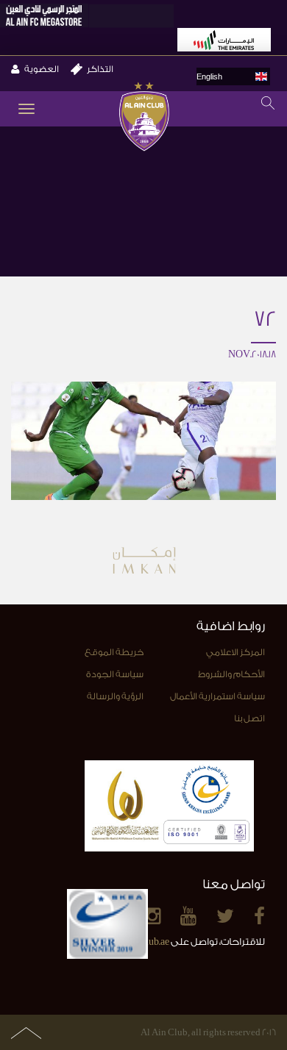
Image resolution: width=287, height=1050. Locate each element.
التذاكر (100, 69)
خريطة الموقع (114, 652)
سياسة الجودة (115, 674)
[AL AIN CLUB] (144, 118)
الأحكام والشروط (231, 674)
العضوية (41, 69)
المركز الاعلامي (235, 652)
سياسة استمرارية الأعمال (217, 696)
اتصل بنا (249, 718)
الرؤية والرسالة (115, 696)
